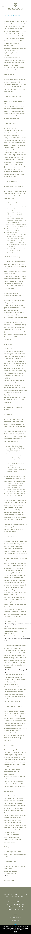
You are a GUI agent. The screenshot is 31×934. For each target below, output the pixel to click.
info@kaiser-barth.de (10, 876)
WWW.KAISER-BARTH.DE (15, 909)
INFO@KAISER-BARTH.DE (16, 908)
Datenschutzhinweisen (19, 929)
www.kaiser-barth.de (10, 70)
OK (15, 931)
